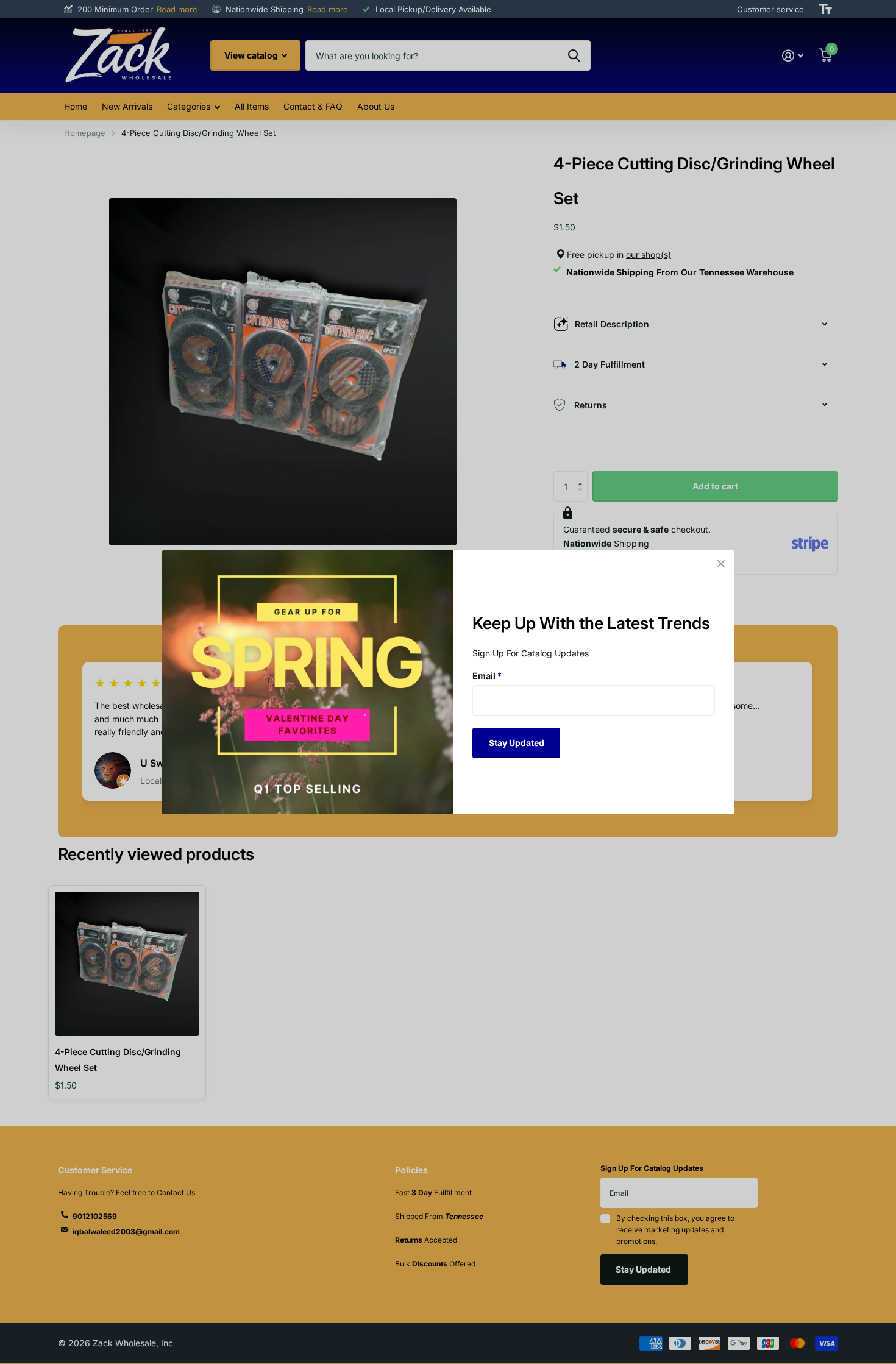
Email (487, 675)
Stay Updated (516, 742)
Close (721, 563)
